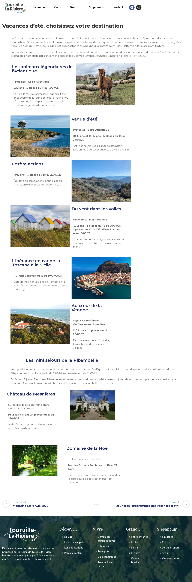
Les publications (73, 547)
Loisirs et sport (170, 547)
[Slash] (96, 504)
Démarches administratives (106, 538)
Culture (166, 542)
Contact (117, 7)
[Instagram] (138, 7)
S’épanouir (96, 7)
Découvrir (38, 7)
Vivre (57, 7)
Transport (103, 551)
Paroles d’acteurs (74, 552)
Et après (135, 552)
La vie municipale (74, 542)
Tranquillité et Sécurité (106, 564)
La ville (68, 536)
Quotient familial (136, 560)
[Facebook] (132, 7)
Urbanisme (104, 546)
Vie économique (107, 556)
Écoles (134, 542)
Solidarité (167, 536)
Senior (165, 552)
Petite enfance (139, 536)
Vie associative (170, 558)
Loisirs (134, 547)
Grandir (75, 7)
